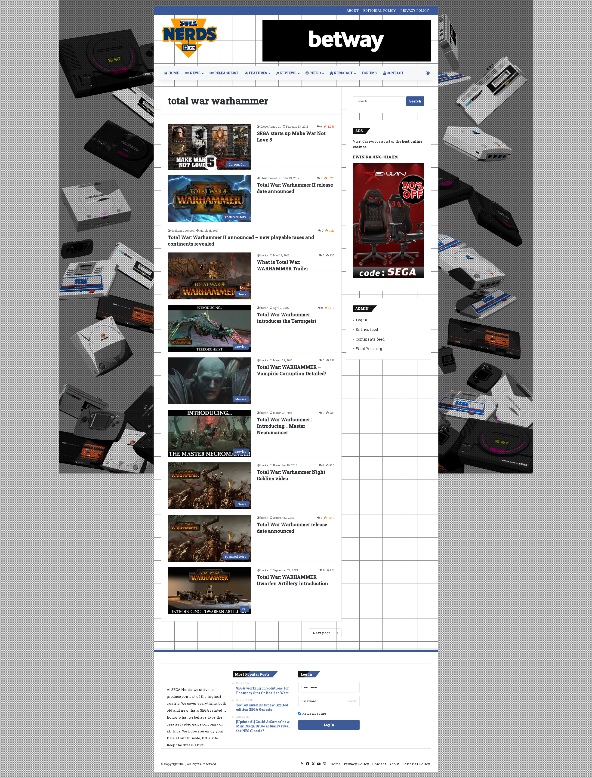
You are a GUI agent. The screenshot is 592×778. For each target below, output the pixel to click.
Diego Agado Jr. (270, 126)
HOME (173, 73)
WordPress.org (369, 348)
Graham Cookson (182, 230)
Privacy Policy (356, 764)
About (394, 764)
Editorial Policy (416, 764)
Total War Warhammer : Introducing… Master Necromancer (284, 425)
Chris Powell (268, 178)
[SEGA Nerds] (190, 38)
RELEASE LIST (226, 73)
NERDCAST (343, 73)
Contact (379, 764)
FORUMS (369, 73)
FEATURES (257, 73)
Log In (329, 725)
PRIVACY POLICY (414, 10)
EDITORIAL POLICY (379, 10)
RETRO (315, 73)
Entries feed (367, 329)
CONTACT (395, 73)
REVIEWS (287, 73)
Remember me (313, 713)
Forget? (351, 701)
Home (335, 764)
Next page (321, 632)
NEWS (194, 73)
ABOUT (352, 10)
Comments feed (370, 339)
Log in (361, 319)
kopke (264, 255)
